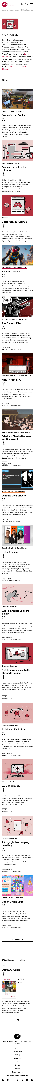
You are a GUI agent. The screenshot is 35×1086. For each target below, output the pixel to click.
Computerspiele (11, 969)
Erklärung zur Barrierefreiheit (17, 1075)
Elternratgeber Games (14, 221)
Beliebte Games (11, 271)
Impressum (17, 1048)
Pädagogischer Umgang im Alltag (15, 844)
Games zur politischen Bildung (14, 169)
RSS (17, 1062)
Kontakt (17, 1065)
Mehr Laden (17, 939)
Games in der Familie (13, 115)
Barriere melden (17, 1072)
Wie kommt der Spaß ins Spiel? (15, 612)
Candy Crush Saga (12, 901)
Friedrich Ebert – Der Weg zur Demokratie (16, 438)
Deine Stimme (10, 552)
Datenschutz (17, 1051)
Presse (17, 1068)
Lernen (4, 10)
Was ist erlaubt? (11, 785)
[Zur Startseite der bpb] (8, 6)
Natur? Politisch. (11, 379)
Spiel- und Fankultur (13, 729)
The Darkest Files (11, 323)
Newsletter (17, 1058)
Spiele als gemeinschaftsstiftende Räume (16, 671)
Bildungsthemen (14, 10)
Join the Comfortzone (14, 495)
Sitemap (17, 1055)
